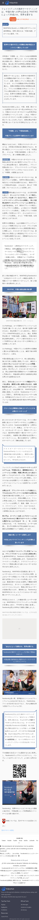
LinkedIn (32, 840)
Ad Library (24, 910)
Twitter (4, 840)
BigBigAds (4, 907)
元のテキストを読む (7, 830)
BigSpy (3, 904)
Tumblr (15, 840)
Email (20, 840)
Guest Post (4, 916)
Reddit (9, 840)
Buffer (26, 840)
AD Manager (24, 904)
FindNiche (4, 910)
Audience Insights (26, 907)
